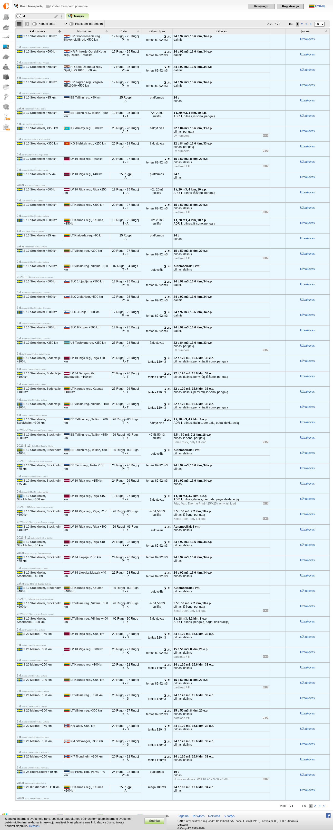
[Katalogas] (6, 77)
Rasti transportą (31, 6)
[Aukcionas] (6, 97)
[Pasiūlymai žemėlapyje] (27, 23)
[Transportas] (6, 47)
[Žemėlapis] (6, 57)
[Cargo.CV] (6, 117)
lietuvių (320, 6)
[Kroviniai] (6, 17)
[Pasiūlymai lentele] (19, 23)
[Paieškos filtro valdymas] (61, 16)
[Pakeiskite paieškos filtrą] (56, 16)
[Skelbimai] (6, 87)
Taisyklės (198, 816)
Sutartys (229, 816)
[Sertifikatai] (6, 107)
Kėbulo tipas (47, 24)
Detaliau (34, 826)
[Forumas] (6, 67)
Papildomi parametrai (89, 24)
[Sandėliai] (6, 127)
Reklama (214, 816)
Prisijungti (261, 6)
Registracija (290, 6)
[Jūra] (6, 27)
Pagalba (183, 816)
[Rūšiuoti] (60, 31)
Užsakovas (307, 39)
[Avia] (6, 37)
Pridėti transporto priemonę (70, 6)
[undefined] (265, 136)
